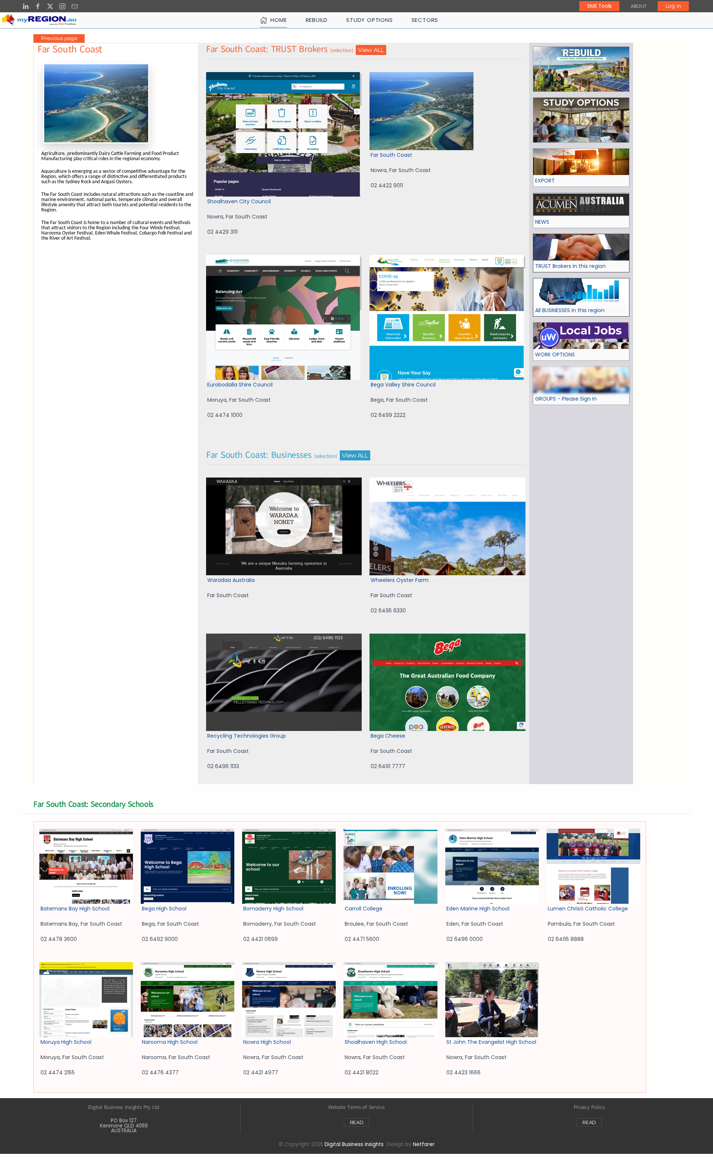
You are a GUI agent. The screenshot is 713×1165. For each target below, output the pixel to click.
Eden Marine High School (477, 908)
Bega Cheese (388, 736)
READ (357, 1122)
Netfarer (423, 1144)
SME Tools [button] (599, 6)
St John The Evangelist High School (491, 1042)
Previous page (59, 38)
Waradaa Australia (231, 580)
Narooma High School (170, 1042)
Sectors (425, 20)
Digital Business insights (354, 1144)
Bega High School (164, 908)
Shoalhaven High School (376, 1042)
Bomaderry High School (273, 908)
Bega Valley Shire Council (403, 384)
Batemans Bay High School (75, 908)
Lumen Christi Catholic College (588, 908)
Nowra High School (267, 1042)
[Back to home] (39, 20)
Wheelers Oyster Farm (400, 580)
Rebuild (317, 20)
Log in (673, 6)
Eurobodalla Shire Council (240, 384)
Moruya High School (65, 1042)
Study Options (369, 20)
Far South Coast (391, 155)
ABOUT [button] (639, 6)
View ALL (371, 50)
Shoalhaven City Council (239, 201)
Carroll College (363, 908)
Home (278, 20)
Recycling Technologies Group (246, 736)
